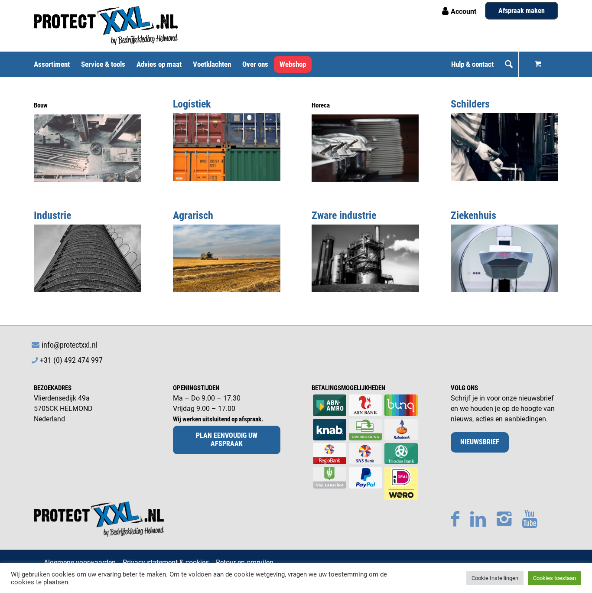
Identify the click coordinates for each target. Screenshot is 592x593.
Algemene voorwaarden (80, 562)
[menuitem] (54, 64)
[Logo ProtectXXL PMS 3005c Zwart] (106, 25)
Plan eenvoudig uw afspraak (226, 439)
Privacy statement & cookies (166, 562)
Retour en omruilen (244, 562)
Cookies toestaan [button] (554, 578)
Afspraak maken (521, 11)
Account (463, 11)
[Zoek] (508, 64)
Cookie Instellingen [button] (495, 578)
